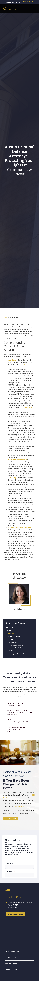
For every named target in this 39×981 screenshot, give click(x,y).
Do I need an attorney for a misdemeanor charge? (16, 704)
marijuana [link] (25, 364)
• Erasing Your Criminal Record (17, 654)
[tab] (19, 704)
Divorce (8, 630)
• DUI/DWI (11, 639)
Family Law (9, 627)
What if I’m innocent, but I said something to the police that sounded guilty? (17, 712)
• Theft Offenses (13, 651)
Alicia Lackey (20, 609)
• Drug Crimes (12, 642)
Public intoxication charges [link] (17, 460)
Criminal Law (10, 633)
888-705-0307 (28, 2)
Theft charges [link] (13, 478)
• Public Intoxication (14, 636)
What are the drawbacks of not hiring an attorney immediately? (17, 721)
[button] (34, 8)
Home (6, 317)
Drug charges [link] (12, 360)
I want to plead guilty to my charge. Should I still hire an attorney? (16, 729)
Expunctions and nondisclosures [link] (20, 527)
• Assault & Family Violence (16, 648)
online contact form (19, 806)
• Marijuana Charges (16, 645)
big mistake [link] (28, 407)
